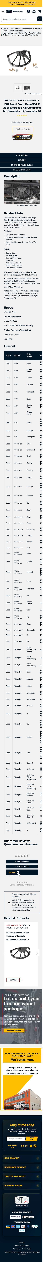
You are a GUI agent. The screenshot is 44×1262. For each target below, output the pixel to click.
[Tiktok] (34, 1146)
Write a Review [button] (23, 862)
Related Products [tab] (22, 170)
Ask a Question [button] (23, 866)
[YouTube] (30, 1146)
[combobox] (22, 19)
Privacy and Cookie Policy (22, 1249)
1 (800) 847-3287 (30, 2)
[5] (4, 952)
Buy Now (13, 980)
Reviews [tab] (12, 873)
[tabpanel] (21, 954)
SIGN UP (32, 1139)
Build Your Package (14, 1030)
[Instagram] (26, 1146)
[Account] (28, 11)
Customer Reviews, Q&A (22, 165)
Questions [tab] (13, 876)
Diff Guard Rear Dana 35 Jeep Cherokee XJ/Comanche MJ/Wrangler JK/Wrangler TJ (17, 936)
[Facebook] (22, 1146)
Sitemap (22, 1242)
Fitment (22, 160)
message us (33, 1073)
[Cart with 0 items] (40, 11)
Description (22, 155)
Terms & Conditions (22, 1245)
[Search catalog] (39, 18)
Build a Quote (23, 129)
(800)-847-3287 (19, 1073)
